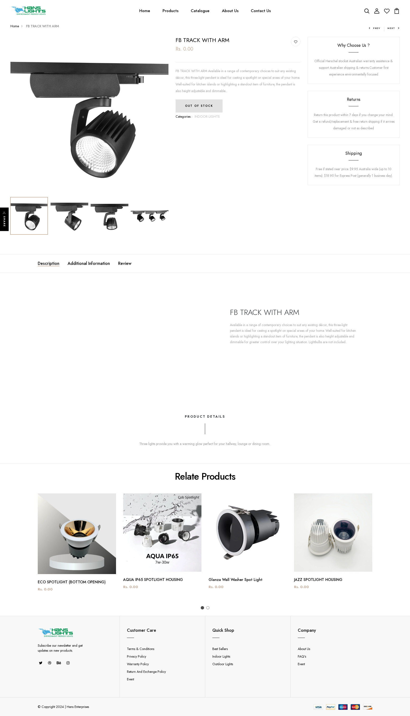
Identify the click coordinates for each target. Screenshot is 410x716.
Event (130, 679)
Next (391, 28)
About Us (230, 11)
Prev (376, 28)
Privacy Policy (136, 656)
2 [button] (209, 608)
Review (124, 263)
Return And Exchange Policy (146, 671)
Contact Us (261, 11)
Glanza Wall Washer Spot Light (235, 579)
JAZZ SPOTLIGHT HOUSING (318, 579)
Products (170, 11)
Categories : (184, 116)
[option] (89, 116)
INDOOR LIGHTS (207, 116)
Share (4, 221)
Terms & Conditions (140, 648)
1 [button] (203, 608)
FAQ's (302, 656)
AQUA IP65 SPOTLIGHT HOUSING (153, 579)
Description (48, 263)
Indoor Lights (221, 656)
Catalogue (200, 11)
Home (144, 11)
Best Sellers (220, 648)
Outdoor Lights (222, 664)
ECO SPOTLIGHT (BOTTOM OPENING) (72, 582)
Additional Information (89, 263)
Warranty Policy (138, 664)
